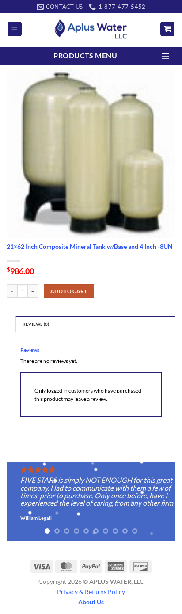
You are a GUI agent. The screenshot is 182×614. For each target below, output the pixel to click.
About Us (91, 602)
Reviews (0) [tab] (36, 324)
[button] (15, 29)
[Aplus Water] (91, 29)
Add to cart (68, 291)
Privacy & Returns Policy (91, 591)
